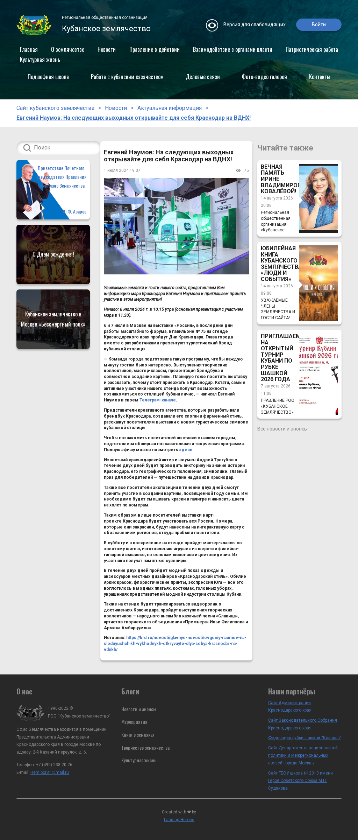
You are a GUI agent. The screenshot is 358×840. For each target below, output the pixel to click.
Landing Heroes (179, 819)
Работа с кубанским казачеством (127, 76)
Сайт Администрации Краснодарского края (290, 706)
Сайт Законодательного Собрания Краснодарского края (302, 724)
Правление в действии (154, 49)
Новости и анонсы (138, 709)
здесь (185, 449)
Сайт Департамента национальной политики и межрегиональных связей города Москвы (303, 755)
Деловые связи (203, 76)
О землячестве (67, 49)
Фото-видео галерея (264, 76)
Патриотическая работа (312, 49)
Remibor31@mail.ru (49, 772)
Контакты (319, 76)
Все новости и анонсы (282, 429)
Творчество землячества (145, 747)
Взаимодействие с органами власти (232, 49)
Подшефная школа (48, 76)
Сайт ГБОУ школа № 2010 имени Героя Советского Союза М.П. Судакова (300, 781)
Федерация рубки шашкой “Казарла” (304, 737)
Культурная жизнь (40, 59)
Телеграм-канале (157, 400)
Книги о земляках (137, 734)
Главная (29, 49)
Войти (319, 24)
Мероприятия (134, 721)
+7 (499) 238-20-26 (54, 764)
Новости (107, 49)
